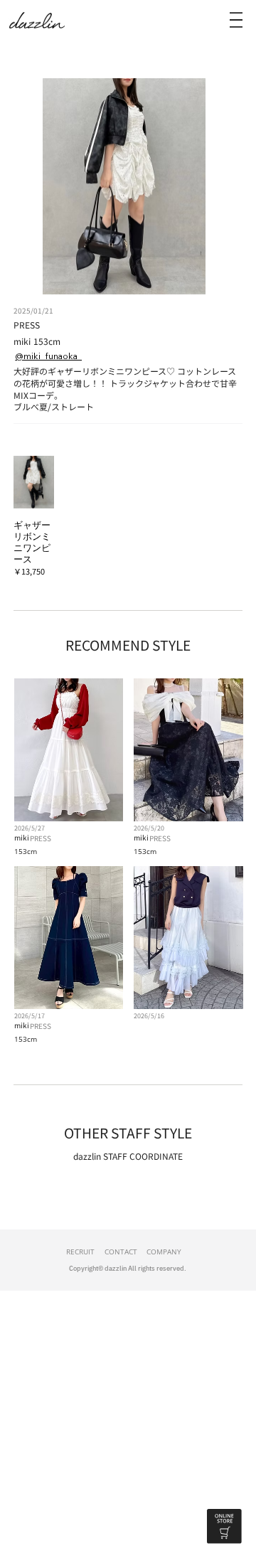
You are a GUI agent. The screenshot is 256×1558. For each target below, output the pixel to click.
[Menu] (236, 20)
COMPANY (163, 1251)
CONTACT (121, 1251)
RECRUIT (80, 1251)
